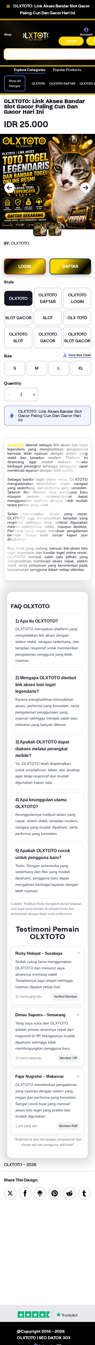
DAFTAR (70, 266)
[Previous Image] (9, 187)
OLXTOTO (15, 445)
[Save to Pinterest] (54, 1193)
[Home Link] (35, 36)
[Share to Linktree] (40, 1193)
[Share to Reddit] (69, 1193)
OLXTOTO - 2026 (20, 1164)
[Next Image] (85, 187)
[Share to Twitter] (10, 1193)
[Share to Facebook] (25, 1193)
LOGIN (71, 41)
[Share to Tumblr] (84, 1193)
